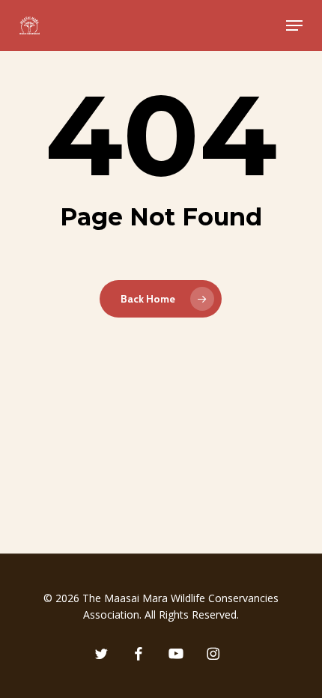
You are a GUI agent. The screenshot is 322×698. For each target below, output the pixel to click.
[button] (294, 25)
